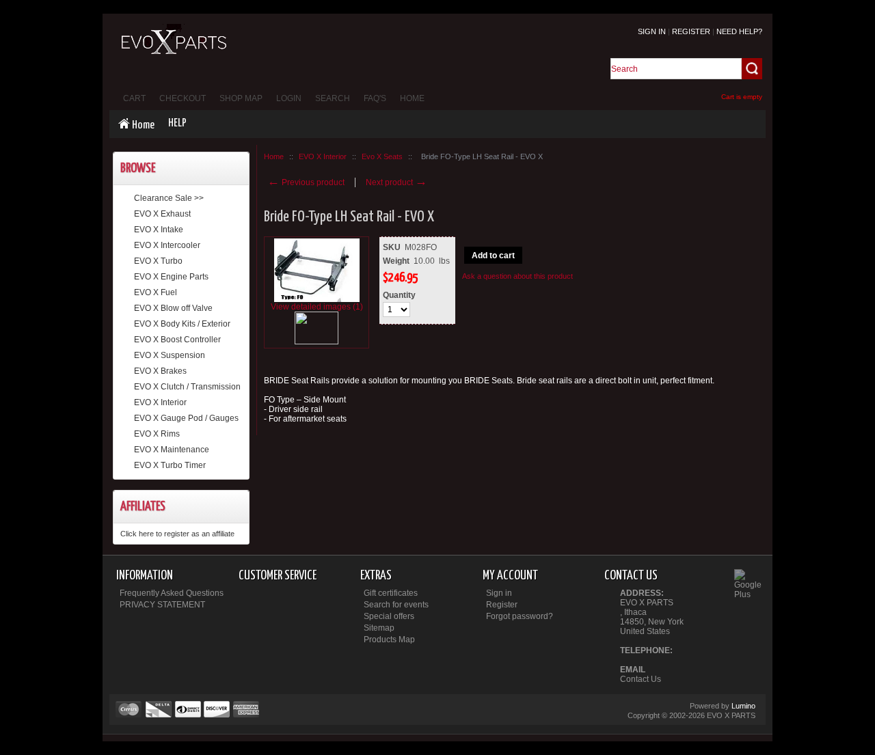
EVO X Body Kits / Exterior (182, 324)
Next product (396, 182)
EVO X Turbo (158, 261)
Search (332, 98)
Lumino (743, 706)
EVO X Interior (160, 402)
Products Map (389, 639)
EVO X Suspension (169, 355)
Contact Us (640, 679)
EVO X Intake (158, 229)
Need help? (739, 31)
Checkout (182, 98)
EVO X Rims (157, 434)
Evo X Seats (382, 156)
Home (412, 98)
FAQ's (375, 98)
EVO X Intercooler (167, 245)
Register (691, 31)
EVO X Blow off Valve (173, 308)
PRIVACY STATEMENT (162, 604)
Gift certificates (391, 593)
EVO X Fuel (155, 292)
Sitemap (379, 628)
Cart (134, 98)
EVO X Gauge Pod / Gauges (186, 418)
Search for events (396, 604)
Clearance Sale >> (169, 198)
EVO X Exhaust (162, 214)
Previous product (306, 182)
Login (288, 98)
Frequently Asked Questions (172, 593)
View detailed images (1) (317, 307)
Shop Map (240, 98)
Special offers (389, 616)
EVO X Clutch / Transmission (187, 387)
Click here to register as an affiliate (177, 534)
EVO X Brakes (160, 371)
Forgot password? (519, 616)
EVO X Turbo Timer (170, 465)
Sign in (652, 31)
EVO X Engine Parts (171, 277)
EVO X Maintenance (171, 449)
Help (177, 123)
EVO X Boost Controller (177, 339)
